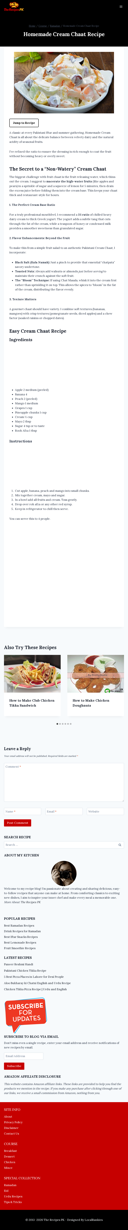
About (8, 1116)
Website (93, 811)
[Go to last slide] (10, 687)
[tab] (57, 724)
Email (51, 811)
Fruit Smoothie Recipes (20, 948)
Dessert (9, 1156)
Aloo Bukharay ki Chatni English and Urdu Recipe (37, 983)
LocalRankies (94, 1220)
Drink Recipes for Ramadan (22, 931)
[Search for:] (64, 845)
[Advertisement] (64, 365)
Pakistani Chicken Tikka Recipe (25, 970)
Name (11, 811)
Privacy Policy (13, 1122)
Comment (13, 766)
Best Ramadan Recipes (19, 925)
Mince (8, 1168)
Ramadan (10, 1185)
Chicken (9, 1162)
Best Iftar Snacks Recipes (21, 937)
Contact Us (11, 1133)
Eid (6, 1191)
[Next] (118, 687)
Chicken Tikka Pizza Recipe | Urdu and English (35, 989)
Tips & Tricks (13, 1202)
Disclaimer (11, 1128)
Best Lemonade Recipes (20, 942)
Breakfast (10, 1151)
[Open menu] (121, 6)
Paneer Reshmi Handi (18, 964)
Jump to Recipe (24, 123)
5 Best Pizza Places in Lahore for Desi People (34, 977)
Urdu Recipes (13, 1196)
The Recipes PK (30, 902)
